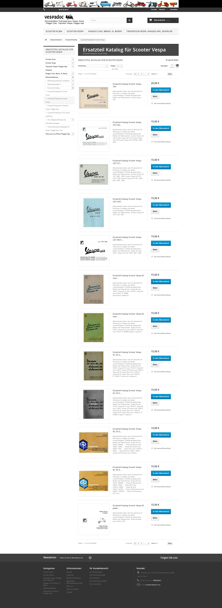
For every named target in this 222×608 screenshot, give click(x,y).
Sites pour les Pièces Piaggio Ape (58, 134)
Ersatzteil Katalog (53, 88)
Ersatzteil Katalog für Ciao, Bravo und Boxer (58, 114)
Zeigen (113, 66)
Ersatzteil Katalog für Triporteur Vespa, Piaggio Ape (57, 107)
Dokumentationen (52, 77)
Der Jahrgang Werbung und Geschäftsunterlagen (56, 121)
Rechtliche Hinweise (73, 578)
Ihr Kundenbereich (99, 568)
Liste (177, 67)
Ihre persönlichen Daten (98, 581)
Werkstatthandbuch (53, 84)
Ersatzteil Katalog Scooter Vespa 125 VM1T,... (127, 238)
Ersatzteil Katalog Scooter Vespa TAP (127, 85)
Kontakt (154, 9)
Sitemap (69, 592)
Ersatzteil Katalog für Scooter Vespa (56, 100)
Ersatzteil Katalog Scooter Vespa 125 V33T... (127, 200)
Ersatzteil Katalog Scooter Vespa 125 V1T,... (127, 162)
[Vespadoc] (64, 19)
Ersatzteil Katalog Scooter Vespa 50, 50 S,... (127, 353)
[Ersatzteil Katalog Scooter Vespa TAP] (93, 97)
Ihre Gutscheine (95, 584)
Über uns (69, 586)
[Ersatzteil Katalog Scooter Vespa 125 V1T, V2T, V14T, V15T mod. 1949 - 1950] (93, 174)
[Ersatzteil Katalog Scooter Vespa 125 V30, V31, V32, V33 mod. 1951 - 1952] (93, 136)
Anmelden (173, 9)
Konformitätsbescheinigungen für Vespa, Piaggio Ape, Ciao (57, 128)
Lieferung (69, 575)
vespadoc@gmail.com (152, 585)
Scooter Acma (54, 31)
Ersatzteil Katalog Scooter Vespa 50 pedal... (128, 506)
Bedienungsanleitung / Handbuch (58, 81)
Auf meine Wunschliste (162, 103)
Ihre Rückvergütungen (97, 575)
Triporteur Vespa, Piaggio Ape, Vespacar (149, 31)
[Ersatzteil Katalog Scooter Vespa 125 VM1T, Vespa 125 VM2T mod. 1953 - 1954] (93, 250)
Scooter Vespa (75, 31)
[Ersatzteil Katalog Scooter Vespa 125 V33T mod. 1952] (93, 212)
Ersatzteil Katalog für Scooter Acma (56, 93)
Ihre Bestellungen (96, 572)
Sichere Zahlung (72, 589)
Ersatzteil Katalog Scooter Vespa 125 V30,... (127, 123)
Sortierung (82, 66)
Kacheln (172, 67)
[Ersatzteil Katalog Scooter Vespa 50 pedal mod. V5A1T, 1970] (93, 519)
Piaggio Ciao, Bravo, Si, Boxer (105, 31)
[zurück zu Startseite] (46, 39)
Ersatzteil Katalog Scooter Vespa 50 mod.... (128, 276)
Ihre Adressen (95, 578)
